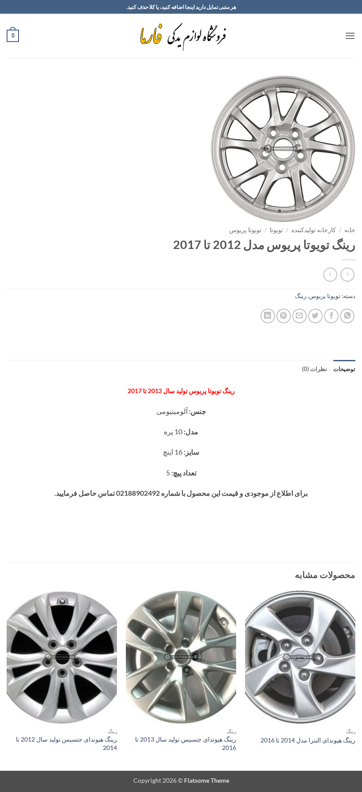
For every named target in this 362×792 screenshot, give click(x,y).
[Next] (7, 680)
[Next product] (347, 274)
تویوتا (276, 229)
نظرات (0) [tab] (314, 368)
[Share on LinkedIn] (267, 316)
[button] (350, 35)
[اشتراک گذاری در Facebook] (331, 316)
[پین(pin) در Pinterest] (283, 316)
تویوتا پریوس (245, 229)
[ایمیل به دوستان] (299, 316)
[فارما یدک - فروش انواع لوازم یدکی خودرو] (181, 36)
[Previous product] (330, 274)
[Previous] (355, 680)
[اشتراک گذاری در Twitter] (315, 316)
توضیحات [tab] (344, 368)
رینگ (300, 295)
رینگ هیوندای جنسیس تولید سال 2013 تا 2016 (185, 743)
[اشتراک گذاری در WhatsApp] (347, 316)
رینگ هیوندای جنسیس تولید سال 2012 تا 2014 (66, 743)
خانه (349, 229)
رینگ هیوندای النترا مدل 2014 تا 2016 (307, 740)
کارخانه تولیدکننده (313, 229)
